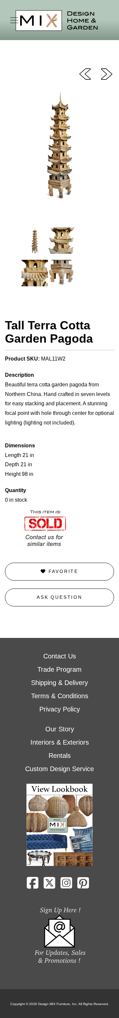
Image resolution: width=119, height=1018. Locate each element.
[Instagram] (66, 885)
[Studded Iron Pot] (106, 73)
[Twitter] (49, 885)
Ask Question (59, 597)
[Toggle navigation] (14, 20)
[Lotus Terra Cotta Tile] (85, 73)
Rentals (60, 755)
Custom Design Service (59, 768)
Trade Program (59, 669)
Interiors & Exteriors (59, 742)
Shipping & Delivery (59, 682)
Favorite (62, 571)
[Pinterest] (83, 885)
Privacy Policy (59, 709)
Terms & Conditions (59, 696)
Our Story (59, 729)
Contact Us (59, 656)
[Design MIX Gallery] (57, 20)
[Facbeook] (32, 885)
